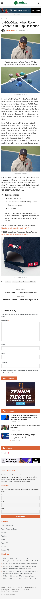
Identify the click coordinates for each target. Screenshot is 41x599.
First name (4, 495)
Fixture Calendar (18, 587)
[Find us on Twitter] (5, 453)
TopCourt (4, 536)
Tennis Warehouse (7, 525)
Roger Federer (23, 282)
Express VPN (5, 550)
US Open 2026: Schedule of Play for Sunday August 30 (19, 579)
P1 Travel (4, 546)
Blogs (7, 19)
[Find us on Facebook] (1, 453)
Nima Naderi (11, 30)
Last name (4, 502)
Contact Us (15, 591)
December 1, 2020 (23, 30)
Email (3, 353)
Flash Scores (5, 589)
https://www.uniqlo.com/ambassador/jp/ (14, 234)
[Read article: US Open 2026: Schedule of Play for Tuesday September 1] (5, 427)
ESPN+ (3, 539)
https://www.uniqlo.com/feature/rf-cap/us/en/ (16, 228)
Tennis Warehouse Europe (9, 529)
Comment (5, 320)
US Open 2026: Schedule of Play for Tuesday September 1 (25, 427)
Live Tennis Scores (30, 587)
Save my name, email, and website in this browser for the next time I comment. (20, 372)
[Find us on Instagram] (8, 453)
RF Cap (14, 282)
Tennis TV (4, 543)
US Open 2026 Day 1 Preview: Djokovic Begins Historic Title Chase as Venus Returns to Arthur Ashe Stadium (21, 572)
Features (13, 19)
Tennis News (25, 589)
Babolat (3, 532)
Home (3, 19)
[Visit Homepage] (20, 3)
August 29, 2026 (15, 421)
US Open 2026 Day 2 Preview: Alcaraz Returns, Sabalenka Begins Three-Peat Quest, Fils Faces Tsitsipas (23, 436)
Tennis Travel (15, 589)
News (9, 587)
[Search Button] (39, 3)
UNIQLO (32, 282)
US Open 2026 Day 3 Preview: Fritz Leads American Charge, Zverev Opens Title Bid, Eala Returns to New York (24, 417)
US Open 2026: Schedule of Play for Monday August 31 (19, 576)
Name (3, 345)
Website (4, 362)
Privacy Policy (5, 591)
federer (8, 282)
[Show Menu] (2, 3)
